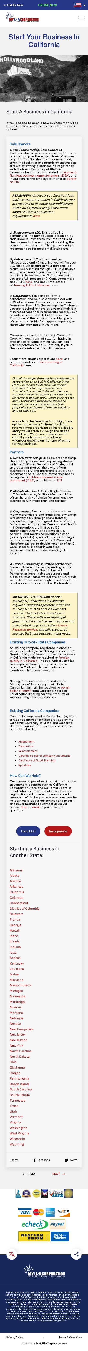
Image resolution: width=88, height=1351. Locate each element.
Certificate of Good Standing (36, 760)
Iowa (13, 953)
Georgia (15, 925)
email (36, 807)
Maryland (16, 980)
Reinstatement (27, 751)
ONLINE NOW (47, 5)
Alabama (16, 870)
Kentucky (17, 964)
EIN (59, 480)
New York (16, 1046)
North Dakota (20, 1057)
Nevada (15, 1024)
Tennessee (17, 1101)
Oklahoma (17, 1068)
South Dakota (20, 1095)
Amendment (26, 741)
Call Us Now (15, 5)
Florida (15, 920)
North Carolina (21, 1051)
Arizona (15, 881)
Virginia (15, 1122)
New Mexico (18, 1040)
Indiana (15, 947)
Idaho (14, 936)
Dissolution (25, 746)
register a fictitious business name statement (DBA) (43, 174)
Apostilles (24, 765)
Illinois (14, 941)
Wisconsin (17, 1139)
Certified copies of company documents (44, 756)
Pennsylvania (19, 1079)
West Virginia (19, 1133)
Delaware (16, 914)
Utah (13, 1112)
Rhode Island (19, 1084)
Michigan (16, 991)
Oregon (15, 1073)
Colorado (16, 898)
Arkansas (16, 887)
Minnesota (17, 996)
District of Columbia (25, 909)
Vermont (16, 1117)
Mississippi (18, 1002)
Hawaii (15, 931)
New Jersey (18, 1035)
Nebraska (17, 1018)
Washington (18, 1128)
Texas (14, 1106)
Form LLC (28, 831)
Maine (14, 974)
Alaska (14, 876)
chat (24, 807)
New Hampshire (21, 1029)
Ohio (13, 1062)
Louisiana (17, 969)
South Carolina (21, 1089)
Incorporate (58, 831)
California (17, 892)
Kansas (15, 958)
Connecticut (19, 903)
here (36, 216)
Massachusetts (21, 985)
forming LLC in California (31, 285)
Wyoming (17, 1144)
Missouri (16, 1007)
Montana (16, 1013)
